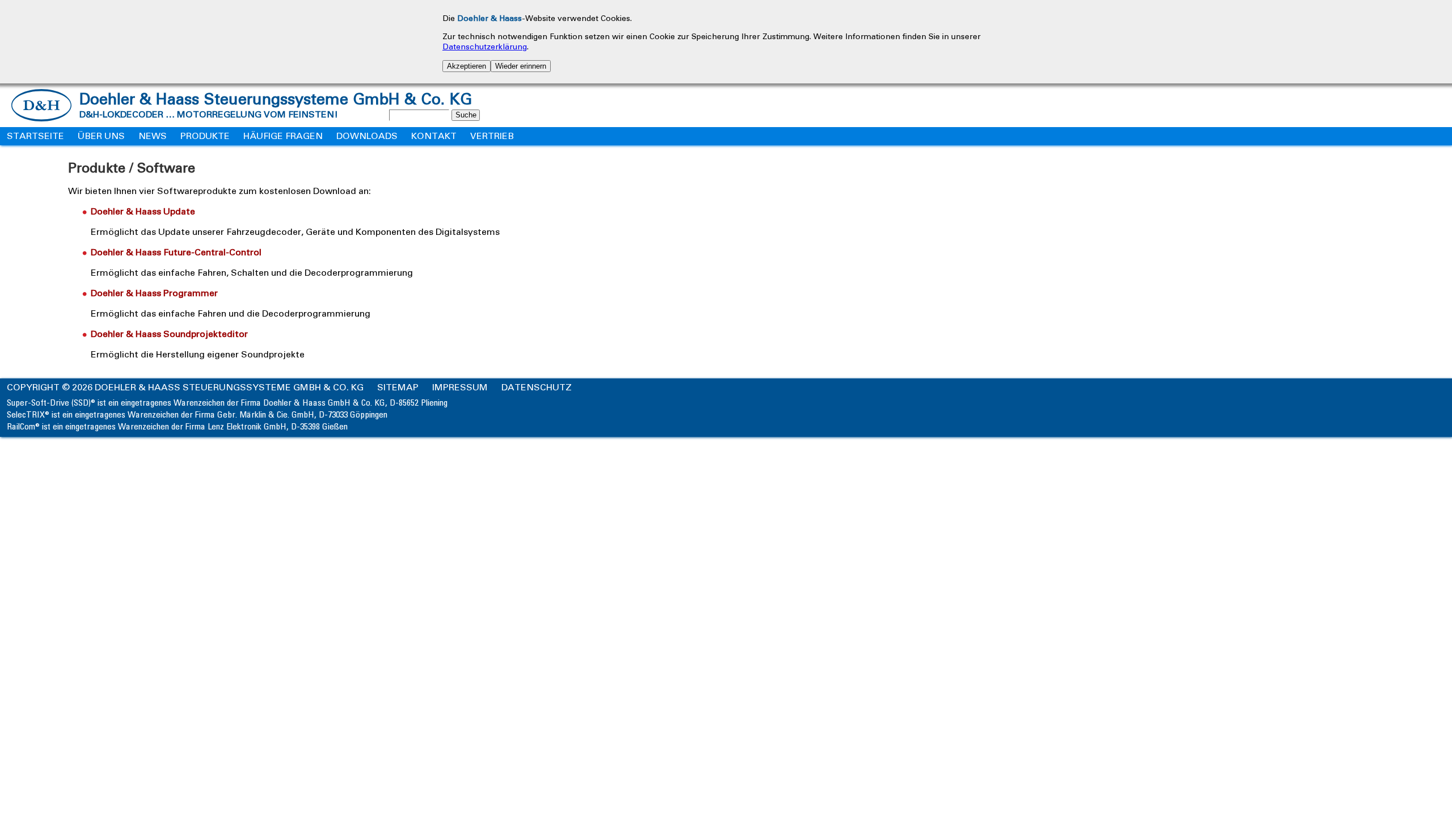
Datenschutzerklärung (484, 47)
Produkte (205, 135)
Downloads (367, 135)
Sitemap (398, 387)
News (152, 135)
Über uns (101, 135)
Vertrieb (492, 135)
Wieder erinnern (520, 66)
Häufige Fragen (283, 135)
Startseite (35, 135)
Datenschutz (536, 387)
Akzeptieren (466, 66)
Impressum (460, 387)
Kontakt (434, 135)
